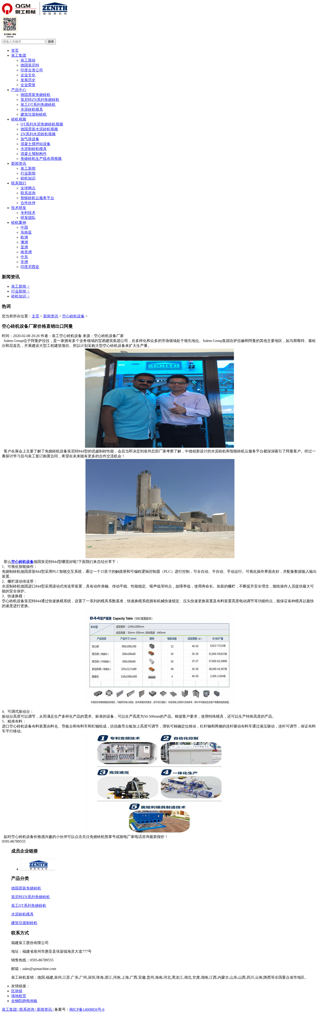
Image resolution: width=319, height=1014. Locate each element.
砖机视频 (18, 119)
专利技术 (28, 213)
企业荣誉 (28, 85)
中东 (24, 257)
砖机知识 (28, 178)
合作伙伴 (28, 203)
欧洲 (24, 237)
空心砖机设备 (73, 316)
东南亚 (26, 232)
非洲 (24, 262)
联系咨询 (28, 193)
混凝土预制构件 (34, 154)
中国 (24, 227)
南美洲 (26, 252)
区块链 (16, 991)
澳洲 (24, 242)
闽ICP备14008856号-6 (86, 1009)
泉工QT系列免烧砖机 (38, 105)
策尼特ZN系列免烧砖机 (40, 100)
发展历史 (28, 80)
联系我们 (18, 183)
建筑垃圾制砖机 (34, 114)
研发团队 (28, 218)
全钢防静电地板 (24, 1001)
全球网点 (28, 188)
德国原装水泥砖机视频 (39, 129)
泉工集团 (18, 55)
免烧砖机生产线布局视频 (41, 159)
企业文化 (28, 75)
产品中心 (18, 90)
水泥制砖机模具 (34, 149)
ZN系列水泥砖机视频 (38, 134)
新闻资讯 (18, 163)
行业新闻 (28, 173)
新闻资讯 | (45, 1009)
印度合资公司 (32, 70)
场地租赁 (18, 996)
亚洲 (24, 247)
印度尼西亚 (30, 267)
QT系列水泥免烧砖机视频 (42, 124)
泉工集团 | (10, 1009)
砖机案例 (18, 222)
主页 (35, 316)
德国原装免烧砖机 (35, 95)
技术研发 (18, 208)
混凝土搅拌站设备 (35, 144)
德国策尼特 (30, 65)
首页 (15, 50)
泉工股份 (28, 60)
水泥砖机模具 (32, 109)
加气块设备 (30, 139)
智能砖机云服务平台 (37, 198)
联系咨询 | (28, 1009)
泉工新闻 (28, 168)
